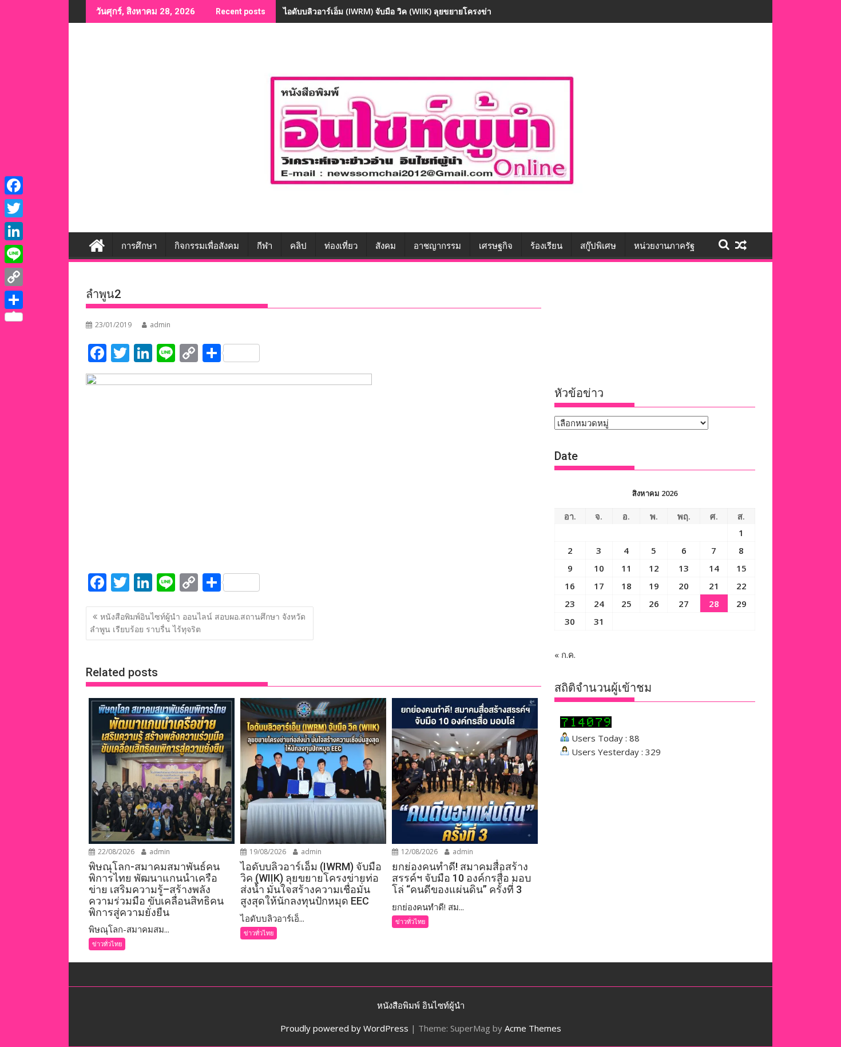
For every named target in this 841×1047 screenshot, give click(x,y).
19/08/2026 (267, 851)
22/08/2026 (115, 851)
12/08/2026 (418, 851)
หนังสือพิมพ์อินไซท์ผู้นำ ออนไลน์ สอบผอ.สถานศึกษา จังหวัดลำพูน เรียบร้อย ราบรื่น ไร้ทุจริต (198, 622)
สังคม (385, 246)
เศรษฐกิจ (496, 246)
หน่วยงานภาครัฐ (664, 246)
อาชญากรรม (437, 246)
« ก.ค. (565, 654)
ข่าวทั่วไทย (107, 943)
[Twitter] (13, 208)
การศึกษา (139, 246)
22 (741, 586)
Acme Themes (533, 1028)
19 (654, 586)
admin (160, 325)
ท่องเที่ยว (341, 246)
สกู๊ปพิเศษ (598, 246)
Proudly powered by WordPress (344, 1028)
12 (654, 568)
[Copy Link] (13, 276)
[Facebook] (13, 185)
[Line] (13, 254)
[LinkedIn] (13, 231)
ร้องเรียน (546, 246)
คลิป (298, 246)
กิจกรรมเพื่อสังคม (206, 246)
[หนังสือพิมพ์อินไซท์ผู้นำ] (97, 244)
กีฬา (264, 246)
